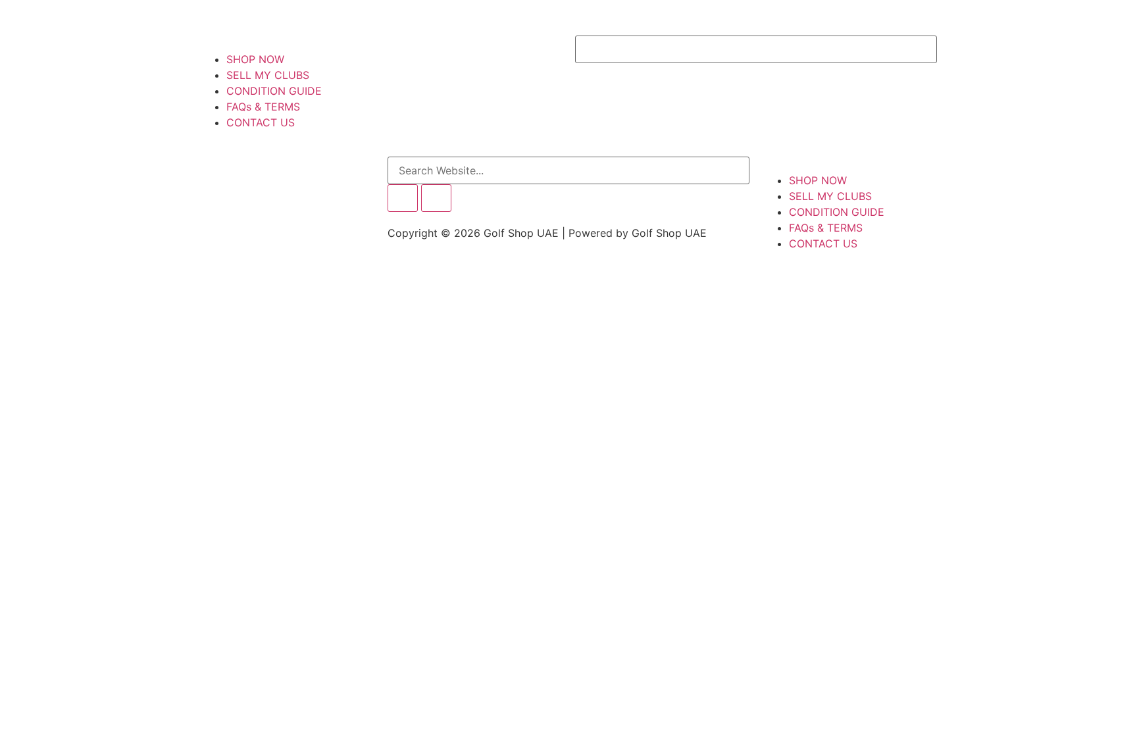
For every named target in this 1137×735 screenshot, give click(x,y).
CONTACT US (260, 122)
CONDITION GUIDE (274, 90)
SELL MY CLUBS (267, 75)
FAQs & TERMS (263, 106)
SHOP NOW (255, 59)
